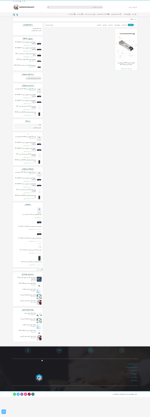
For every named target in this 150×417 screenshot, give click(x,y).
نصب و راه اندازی (89, 14)
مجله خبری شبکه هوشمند (131, 367)
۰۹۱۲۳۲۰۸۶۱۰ (134, 370)
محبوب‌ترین (124, 25)
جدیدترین (110, 25)
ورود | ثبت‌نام (132, 7)
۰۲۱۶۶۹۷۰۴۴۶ (134, 374)
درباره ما (79, 14)
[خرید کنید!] (28, 270)
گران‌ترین (99, 25)
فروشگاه (126, 14)
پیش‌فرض (130, 25)
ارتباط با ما (70, 14)
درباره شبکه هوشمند (37, 28)
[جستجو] (48, 7)
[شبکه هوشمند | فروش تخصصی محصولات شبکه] (24, 7)
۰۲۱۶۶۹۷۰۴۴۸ (134, 380)
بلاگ (40, 125)
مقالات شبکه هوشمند (102, 14)
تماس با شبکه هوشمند (36, 30)
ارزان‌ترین (104, 25)
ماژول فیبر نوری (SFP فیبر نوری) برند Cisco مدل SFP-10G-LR (126, 63)
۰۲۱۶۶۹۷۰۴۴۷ (134, 377)
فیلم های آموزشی (115, 14)
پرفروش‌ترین (117, 25)
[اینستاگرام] (4, 412)
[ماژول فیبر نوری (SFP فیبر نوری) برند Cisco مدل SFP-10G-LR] (126, 45)
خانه (133, 14)
